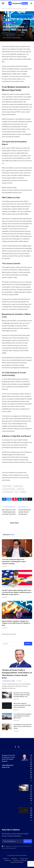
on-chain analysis (8, 492)
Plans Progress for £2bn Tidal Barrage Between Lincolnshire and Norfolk (9, 512)
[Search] (31, 3)
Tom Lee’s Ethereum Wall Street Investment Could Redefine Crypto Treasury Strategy (14, 561)
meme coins (20, 489)
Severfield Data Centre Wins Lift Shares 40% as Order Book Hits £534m (23, 727)
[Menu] (3, 3)
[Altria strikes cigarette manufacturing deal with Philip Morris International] (7, 705)
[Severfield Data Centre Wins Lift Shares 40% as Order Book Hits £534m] (7, 727)
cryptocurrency (18, 486)
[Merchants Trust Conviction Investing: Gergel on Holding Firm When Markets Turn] (7, 695)
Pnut (16, 492)
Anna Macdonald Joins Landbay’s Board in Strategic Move (24, 512)
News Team (12, 35)
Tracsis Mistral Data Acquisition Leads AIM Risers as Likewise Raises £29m (22, 716)
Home (3, 8)
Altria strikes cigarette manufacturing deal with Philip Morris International (22, 705)
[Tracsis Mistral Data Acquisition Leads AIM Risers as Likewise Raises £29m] (7, 716)
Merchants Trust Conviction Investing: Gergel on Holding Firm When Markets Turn (22, 695)
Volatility (23, 492)
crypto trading (7, 486)
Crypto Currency (8, 22)
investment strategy (9, 489)
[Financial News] (18, 3)
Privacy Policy (6, 848)
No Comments (8, 37)
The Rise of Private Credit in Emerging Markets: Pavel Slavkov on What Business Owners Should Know (17, 674)
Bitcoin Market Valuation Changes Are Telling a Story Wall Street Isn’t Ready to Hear (16, 623)
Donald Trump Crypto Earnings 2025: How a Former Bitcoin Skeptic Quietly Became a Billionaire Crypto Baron (17, 592)
